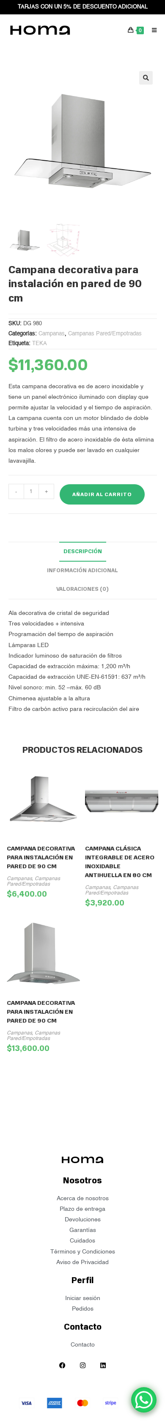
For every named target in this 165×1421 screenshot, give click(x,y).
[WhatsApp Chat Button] (144, 1400)
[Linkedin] (102, 1365)
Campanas (51, 334)
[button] (146, 78)
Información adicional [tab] (82, 570)
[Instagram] (82, 1365)
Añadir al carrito (102, 494)
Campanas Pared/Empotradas (105, 334)
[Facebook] (62, 1365)
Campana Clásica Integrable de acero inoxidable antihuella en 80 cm (119, 862)
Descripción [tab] (82, 551)
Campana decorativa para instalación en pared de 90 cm (41, 857)
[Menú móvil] (151, 30)
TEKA (39, 343)
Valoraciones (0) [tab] (82, 589)
